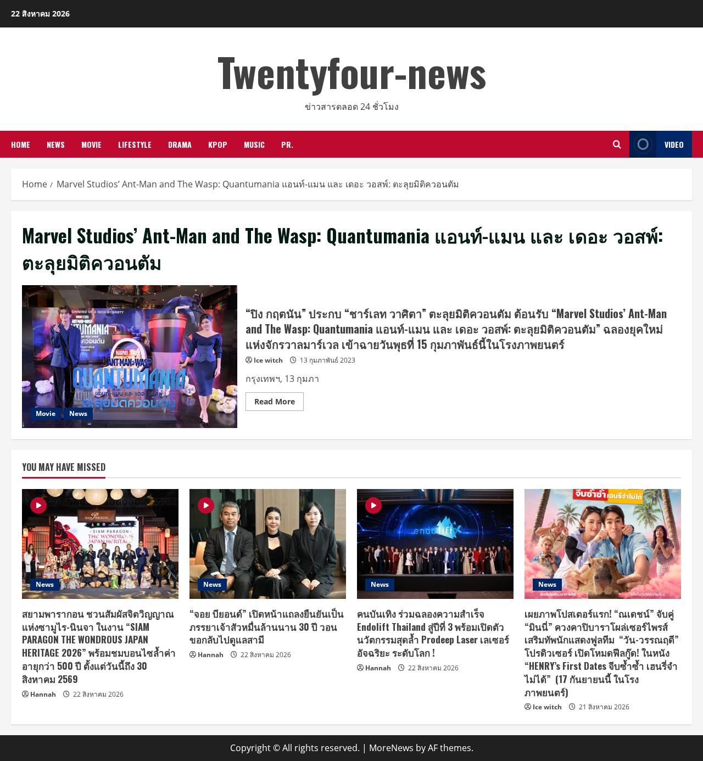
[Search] (617, 144)
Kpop (217, 144)
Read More (279, 403)
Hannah (43, 694)
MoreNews (391, 748)
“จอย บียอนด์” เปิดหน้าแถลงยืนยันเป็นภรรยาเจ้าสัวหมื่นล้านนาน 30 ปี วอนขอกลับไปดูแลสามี (266, 627)
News (56, 144)
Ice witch (268, 360)
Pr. (287, 144)
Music (254, 144)
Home (20, 144)
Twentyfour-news (351, 71)
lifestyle (135, 144)
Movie (91, 144)
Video (674, 144)
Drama (180, 144)
